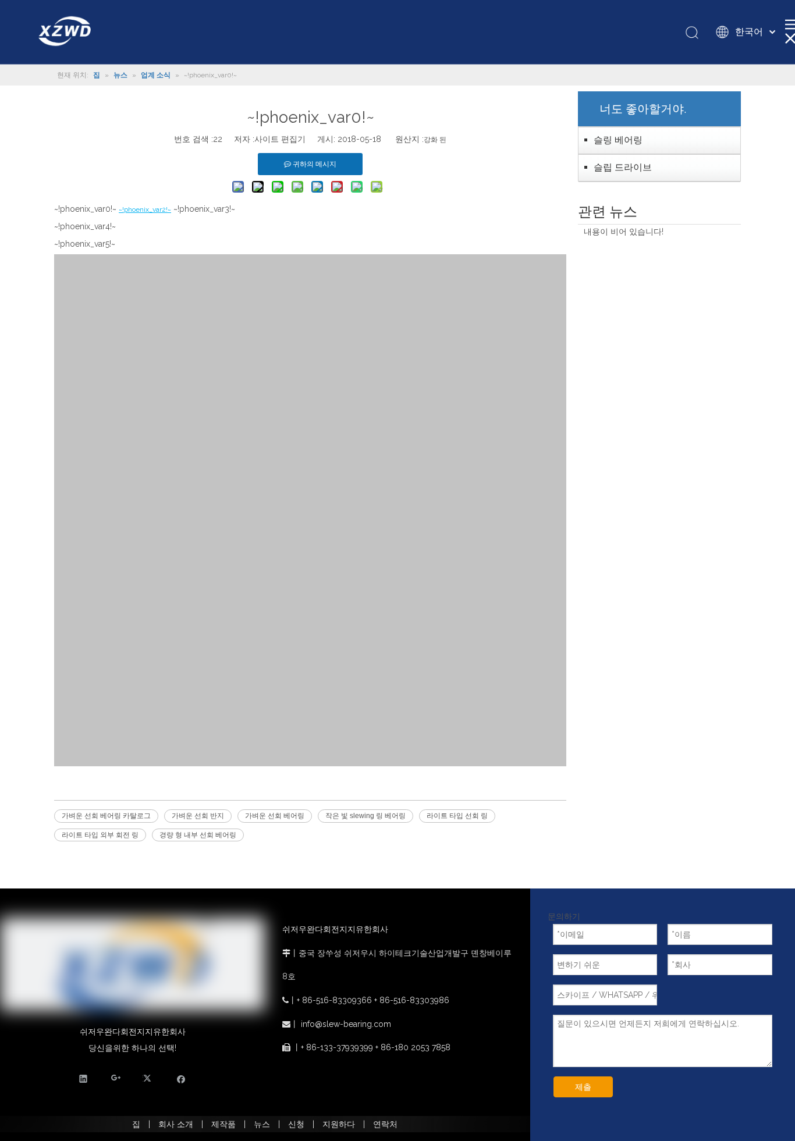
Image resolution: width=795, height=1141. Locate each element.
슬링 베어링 (618, 139)
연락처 (385, 1124)
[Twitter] (148, 1078)
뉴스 (262, 1124)
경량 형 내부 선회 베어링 (197, 835)
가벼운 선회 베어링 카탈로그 (106, 816)
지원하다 (338, 1124)
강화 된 (435, 140)
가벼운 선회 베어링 (274, 816)
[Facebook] (181, 1078)
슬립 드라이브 (623, 167)
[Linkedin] (83, 1078)
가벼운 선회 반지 (198, 816)
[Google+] (116, 1078)
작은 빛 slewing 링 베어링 (365, 816)
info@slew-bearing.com (346, 1024)
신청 (296, 1124)
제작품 (223, 1124)
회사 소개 (175, 1124)
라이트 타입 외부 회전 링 (100, 835)
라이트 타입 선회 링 (457, 816)
